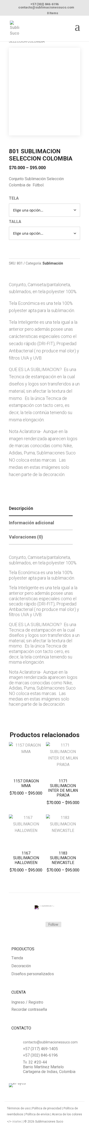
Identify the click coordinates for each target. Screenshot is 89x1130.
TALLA (15, 221)
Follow (53, 924)
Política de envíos (37, 1114)
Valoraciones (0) (26, 536)
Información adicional (31, 522)
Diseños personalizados (32, 974)
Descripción (21, 508)
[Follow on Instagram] (36, 925)
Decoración (21, 966)
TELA (14, 198)
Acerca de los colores (67, 1114)
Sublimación (53, 263)
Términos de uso (18, 1108)
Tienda (17, 958)
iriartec (17, 1121)
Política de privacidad (46, 1108)
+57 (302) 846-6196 (44, 4)
